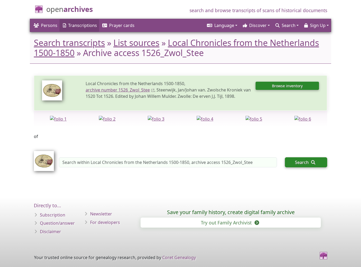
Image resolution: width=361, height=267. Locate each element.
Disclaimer (50, 231)
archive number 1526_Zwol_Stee (118, 90)
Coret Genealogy (179, 257)
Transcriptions (82, 25)
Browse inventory (287, 85)
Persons (49, 25)
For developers (105, 222)
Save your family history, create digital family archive (231, 212)
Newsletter (101, 214)
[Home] (323, 255)
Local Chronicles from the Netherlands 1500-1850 (176, 47)
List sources (136, 42)
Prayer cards (122, 25)
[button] (222, 25)
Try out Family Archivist (227, 222)
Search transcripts (69, 42)
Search (302, 162)
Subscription (52, 215)
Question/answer (57, 223)
